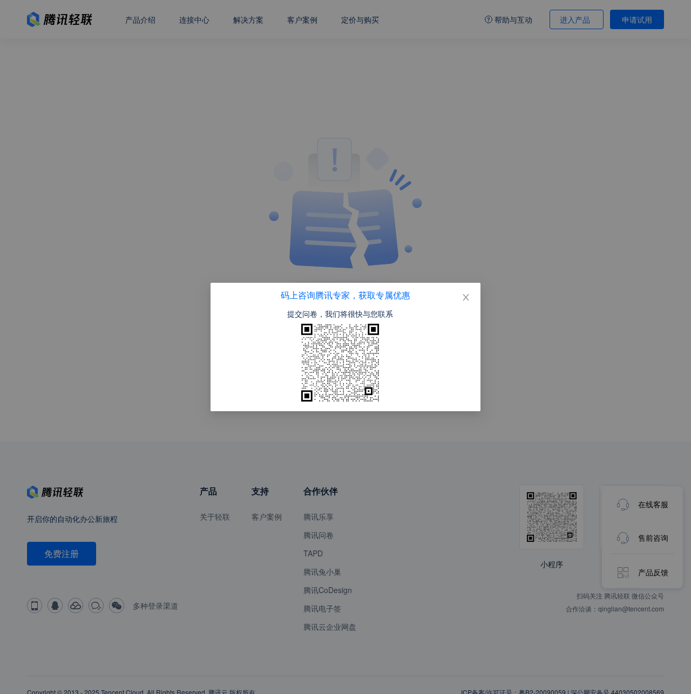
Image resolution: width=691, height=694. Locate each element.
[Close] (465, 297)
